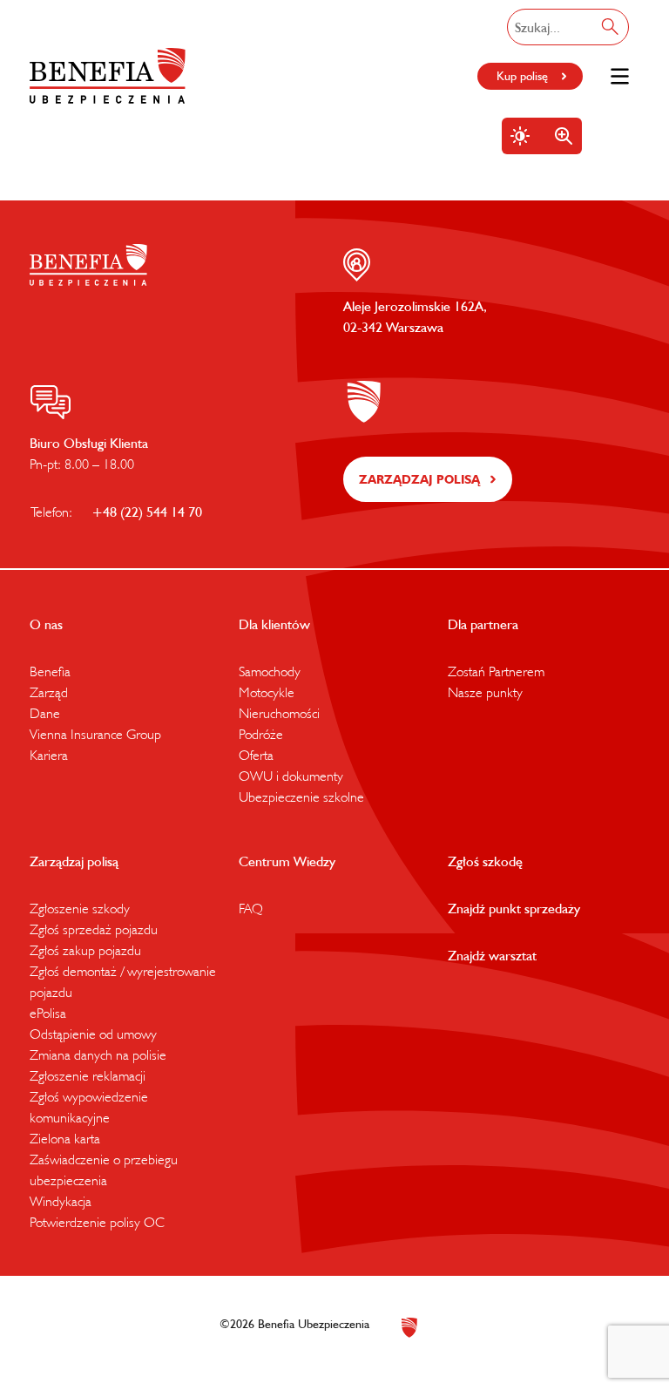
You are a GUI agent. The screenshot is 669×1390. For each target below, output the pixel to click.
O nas (46, 624)
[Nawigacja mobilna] (619, 76)
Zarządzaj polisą (419, 479)
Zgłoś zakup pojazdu (85, 950)
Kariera (49, 754)
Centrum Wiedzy (287, 861)
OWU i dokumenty (291, 775)
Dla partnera (483, 624)
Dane (45, 713)
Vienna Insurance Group (95, 733)
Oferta (256, 754)
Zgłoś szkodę (485, 861)
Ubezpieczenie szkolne (301, 796)
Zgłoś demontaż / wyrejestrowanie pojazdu (123, 981)
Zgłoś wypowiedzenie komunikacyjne (89, 1107)
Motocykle (266, 692)
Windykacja (60, 1201)
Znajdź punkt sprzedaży (514, 908)
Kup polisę (522, 76)
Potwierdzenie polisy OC (97, 1222)
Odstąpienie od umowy (93, 1033)
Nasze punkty (485, 692)
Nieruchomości (279, 713)
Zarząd (49, 692)
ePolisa (48, 1012)
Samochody (270, 671)
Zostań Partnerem (496, 671)
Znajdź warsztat (492, 955)
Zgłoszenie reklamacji (87, 1075)
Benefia (50, 671)
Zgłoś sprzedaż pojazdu (94, 929)
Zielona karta (65, 1138)
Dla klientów (274, 624)
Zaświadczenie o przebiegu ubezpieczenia (104, 1169)
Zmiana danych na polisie (98, 1054)
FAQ (251, 908)
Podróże (261, 733)
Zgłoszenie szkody (80, 908)
